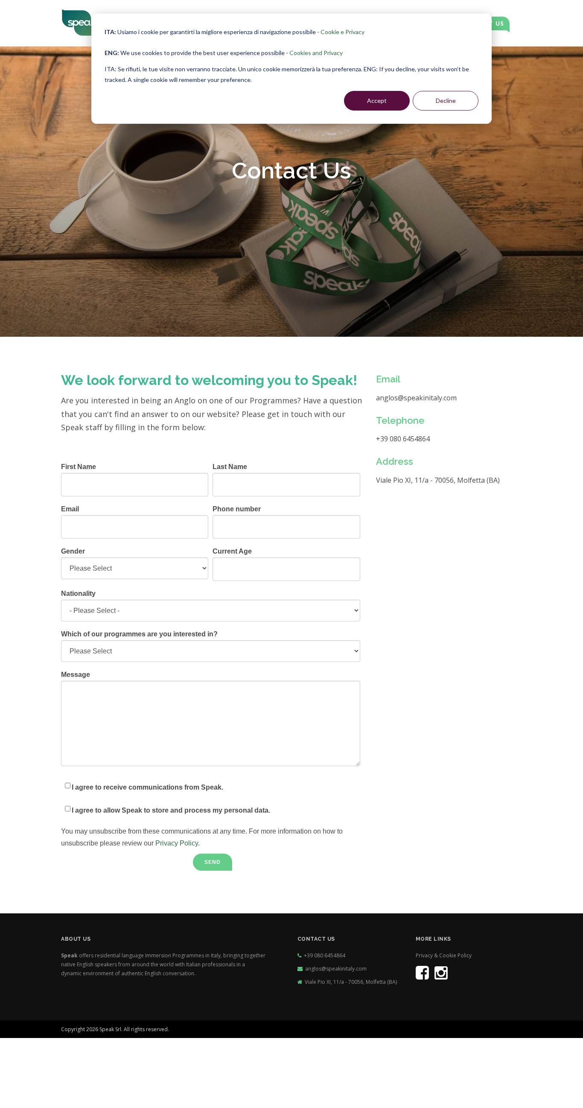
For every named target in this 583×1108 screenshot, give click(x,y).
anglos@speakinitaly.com (336, 968)
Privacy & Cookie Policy (444, 955)
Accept (377, 100)
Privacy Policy (176, 843)
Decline (446, 100)
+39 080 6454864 (324, 955)
